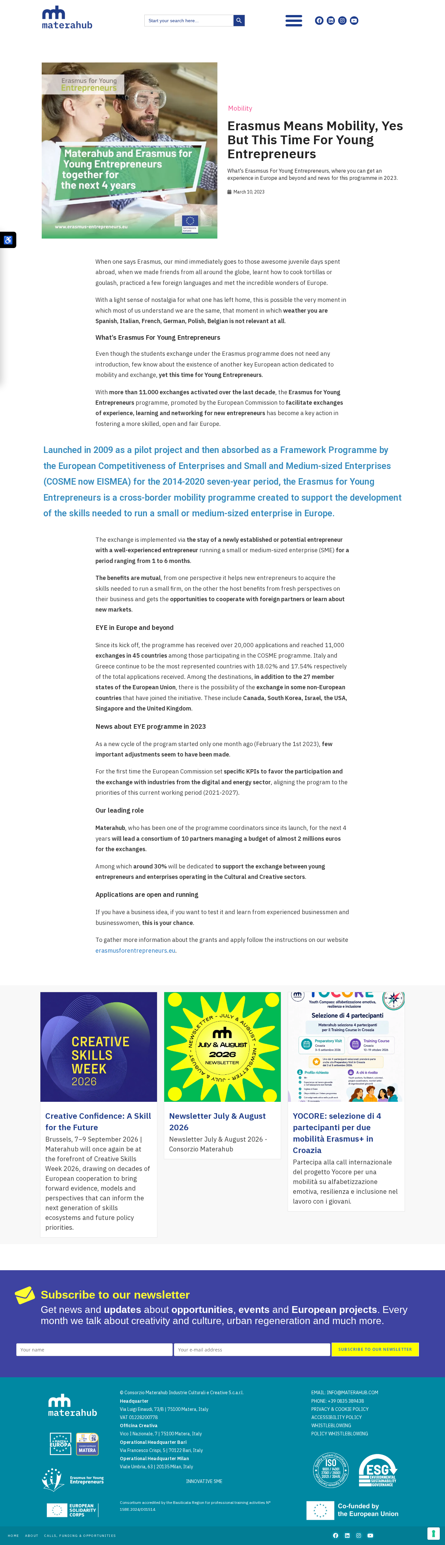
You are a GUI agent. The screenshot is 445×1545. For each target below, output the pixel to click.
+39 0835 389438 (346, 1401)
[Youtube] (354, 20)
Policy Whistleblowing (339, 1434)
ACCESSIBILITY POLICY (336, 1417)
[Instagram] (342, 20)
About (31, 1536)
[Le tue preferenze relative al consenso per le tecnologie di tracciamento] (433, 1533)
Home (13, 1536)
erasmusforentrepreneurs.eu (135, 950)
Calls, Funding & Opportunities (80, 1536)
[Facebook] (319, 20)
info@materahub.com (352, 1393)
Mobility (240, 108)
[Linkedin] (331, 20)
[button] (294, 20)
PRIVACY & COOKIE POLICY (340, 1409)
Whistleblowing (331, 1425)
